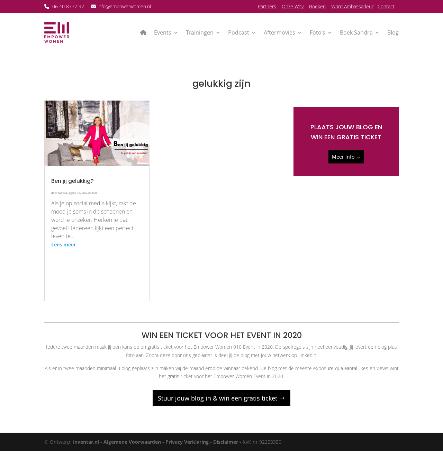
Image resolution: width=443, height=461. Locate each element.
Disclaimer (225, 442)
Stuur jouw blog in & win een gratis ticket (217, 398)
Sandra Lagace (67, 193)
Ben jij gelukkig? (72, 181)
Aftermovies (279, 32)
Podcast (238, 32)
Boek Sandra (356, 32)
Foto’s (317, 32)
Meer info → (346, 156)
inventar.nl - (88, 442)
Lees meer (63, 244)
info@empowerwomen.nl (124, 6)
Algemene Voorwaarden (132, 442)
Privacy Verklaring (187, 442)
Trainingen (200, 32)
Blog (393, 32)
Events (162, 32)
